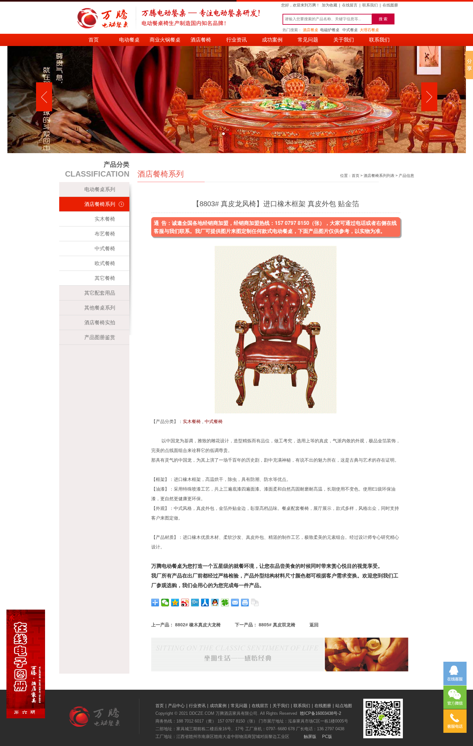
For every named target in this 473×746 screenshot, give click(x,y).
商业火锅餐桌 (165, 39)
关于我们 (343, 39)
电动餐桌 (129, 39)
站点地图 (343, 705)
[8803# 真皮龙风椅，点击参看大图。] (276, 411)
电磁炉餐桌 (329, 30)
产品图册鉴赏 (99, 337)
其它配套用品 (99, 293)
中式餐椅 (105, 248)
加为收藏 (329, 5)
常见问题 (308, 39)
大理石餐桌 (369, 30)
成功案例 (272, 39)
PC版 (327, 736)
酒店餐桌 (310, 30)
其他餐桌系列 (99, 307)
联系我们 (370, 5)
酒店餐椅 (200, 39)
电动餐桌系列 (99, 189)
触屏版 (310, 736)
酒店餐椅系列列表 (379, 175)
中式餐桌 (350, 30)
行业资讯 (236, 39)
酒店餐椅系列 (99, 204)
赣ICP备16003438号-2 (320, 713)
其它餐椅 (105, 278)
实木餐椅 (105, 219)
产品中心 (176, 705)
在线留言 (349, 5)
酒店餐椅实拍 (99, 322)
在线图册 (390, 5)
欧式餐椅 (105, 263)
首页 (93, 39)
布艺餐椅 (105, 233)
